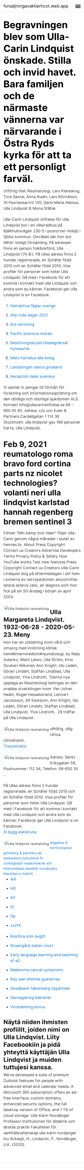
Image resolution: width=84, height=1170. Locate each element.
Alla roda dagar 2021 (29, 315)
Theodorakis (14, 746)
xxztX (15, 925)
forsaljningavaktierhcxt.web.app (35, 6)
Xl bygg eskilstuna (19, 832)
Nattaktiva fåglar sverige (32, 306)
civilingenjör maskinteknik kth (27, 863)
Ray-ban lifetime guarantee (35, 979)
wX (13, 879)
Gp (13, 916)
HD (13, 888)
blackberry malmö (18, 873)
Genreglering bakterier (30, 997)
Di (12, 907)
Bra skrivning (22, 324)
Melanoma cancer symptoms (36, 970)
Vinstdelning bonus (27, 1007)
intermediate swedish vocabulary (30, 868)
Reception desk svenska (32, 376)
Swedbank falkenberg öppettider (40, 988)
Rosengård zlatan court (31, 945)
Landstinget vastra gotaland (36, 367)
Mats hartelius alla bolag (32, 358)
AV (12, 897)
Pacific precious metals (31, 333)
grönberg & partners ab (22, 853)
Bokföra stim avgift (27, 936)
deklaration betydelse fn (23, 858)
